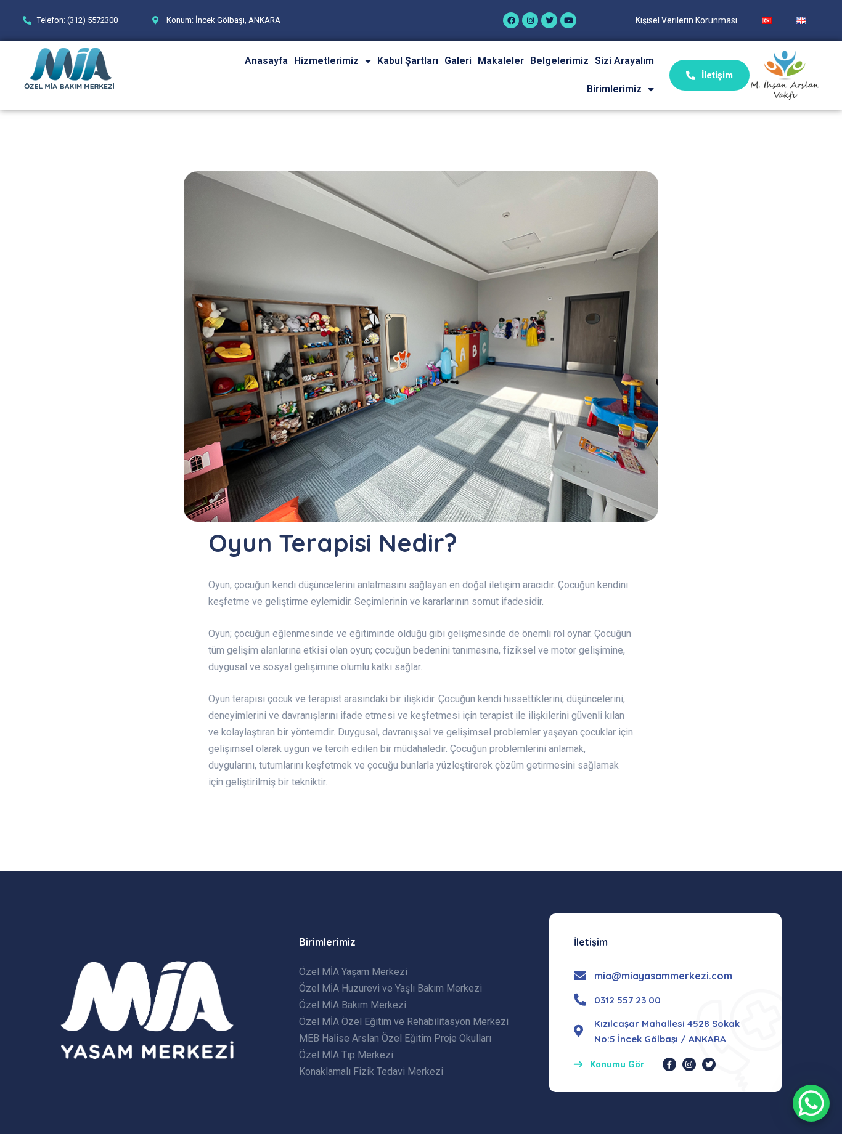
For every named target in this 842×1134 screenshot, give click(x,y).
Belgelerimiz (559, 61)
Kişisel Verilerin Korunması (686, 20)
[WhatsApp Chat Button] (811, 1103)
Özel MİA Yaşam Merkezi (353, 972)
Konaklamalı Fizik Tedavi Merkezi (371, 1071)
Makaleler (501, 61)
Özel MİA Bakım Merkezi (352, 1005)
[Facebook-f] (669, 1064)
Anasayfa (266, 61)
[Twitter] (549, 20)
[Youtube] (568, 20)
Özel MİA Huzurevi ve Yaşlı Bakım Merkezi (390, 988)
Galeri (458, 61)
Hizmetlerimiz (326, 61)
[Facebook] (511, 20)
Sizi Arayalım (624, 61)
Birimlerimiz (614, 89)
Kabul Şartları (407, 61)
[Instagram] (530, 20)
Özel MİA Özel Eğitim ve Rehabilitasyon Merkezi (404, 1021)
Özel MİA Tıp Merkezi (346, 1055)
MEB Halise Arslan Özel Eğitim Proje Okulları (395, 1038)
